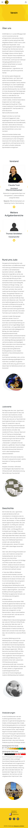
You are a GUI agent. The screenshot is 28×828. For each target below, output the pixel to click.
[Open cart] (26, 2)
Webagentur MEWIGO (19, 826)
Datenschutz (14, 812)
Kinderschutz (15, 814)
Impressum (14, 811)
